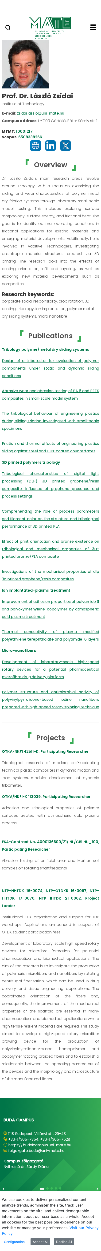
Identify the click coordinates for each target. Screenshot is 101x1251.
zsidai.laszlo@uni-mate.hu (40, 113)
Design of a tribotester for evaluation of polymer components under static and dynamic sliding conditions (50, 368)
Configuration (14, 1242)
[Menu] (93, 28)
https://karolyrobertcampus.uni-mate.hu (46, 1145)
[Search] (8, 28)
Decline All (64, 1242)
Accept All (40, 1242)
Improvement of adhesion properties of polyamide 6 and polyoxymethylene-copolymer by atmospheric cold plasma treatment (50, 609)
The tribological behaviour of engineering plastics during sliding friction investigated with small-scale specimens (50, 421)
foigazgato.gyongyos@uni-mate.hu (40, 1150)
